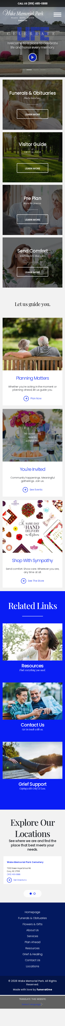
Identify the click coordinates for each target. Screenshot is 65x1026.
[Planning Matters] (32, 344)
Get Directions (20, 880)
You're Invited (32, 469)
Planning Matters (32, 378)
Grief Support (32, 784)
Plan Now (36, 398)
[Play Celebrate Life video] (32, 57)
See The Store (36, 581)
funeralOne (44, 989)
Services (32, 936)
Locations (32, 966)
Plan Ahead (32, 942)
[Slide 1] (22, 69)
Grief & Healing (32, 954)
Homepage (32, 912)
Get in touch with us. (32, 729)
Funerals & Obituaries (32, 918)
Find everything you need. (32, 670)
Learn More (36, 114)
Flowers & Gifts (32, 924)
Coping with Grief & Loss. (33, 788)
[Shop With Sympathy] (32, 526)
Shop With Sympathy (32, 560)
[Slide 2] (29, 69)
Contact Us (32, 724)
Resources (32, 665)
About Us (32, 930)
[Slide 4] (43, 69)
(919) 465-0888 (37, 3)
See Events (36, 489)
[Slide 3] (36, 69)
